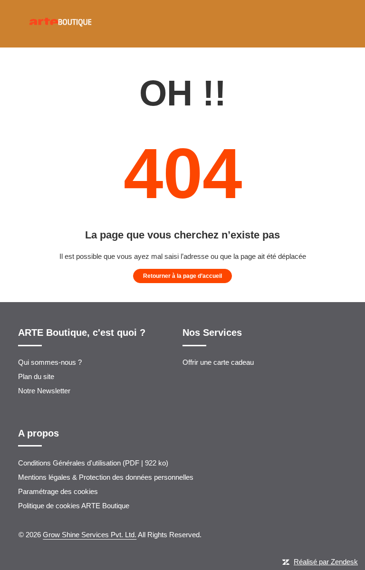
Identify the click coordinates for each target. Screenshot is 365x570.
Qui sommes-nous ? (50, 362)
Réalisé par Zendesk (326, 562)
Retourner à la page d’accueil (182, 276)
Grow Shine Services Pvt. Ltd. (89, 535)
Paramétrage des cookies (58, 491)
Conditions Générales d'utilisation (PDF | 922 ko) (93, 463)
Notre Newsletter (44, 391)
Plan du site (36, 376)
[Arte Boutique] (60, 43)
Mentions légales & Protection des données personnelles (105, 477)
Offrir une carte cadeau (218, 362)
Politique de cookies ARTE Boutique (73, 506)
